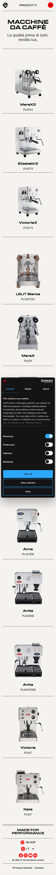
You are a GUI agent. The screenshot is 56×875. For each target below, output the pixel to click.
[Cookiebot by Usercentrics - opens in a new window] (41, 381)
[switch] (49, 445)
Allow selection (28, 483)
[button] (30, 848)
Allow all (28, 474)
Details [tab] (28, 389)
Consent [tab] (10, 389)
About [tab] (46, 389)
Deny (28, 491)
